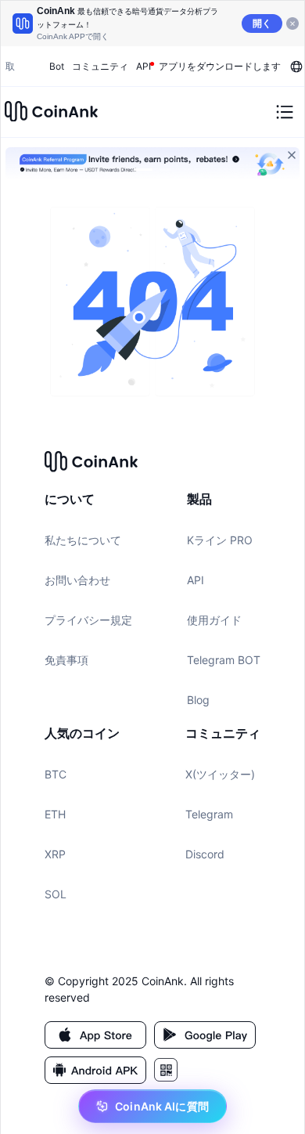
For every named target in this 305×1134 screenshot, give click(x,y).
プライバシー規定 (88, 620)
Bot (56, 66)
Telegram (209, 814)
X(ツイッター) (220, 774)
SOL (55, 894)
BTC (55, 774)
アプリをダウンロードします (220, 66)
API (195, 580)
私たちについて (83, 540)
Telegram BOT (223, 659)
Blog (198, 699)
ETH (55, 814)
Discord (204, 854)
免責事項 (66, 659)
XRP (55, 854)
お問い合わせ (77, 580)
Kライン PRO (220, 540)
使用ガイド (214, 620)
